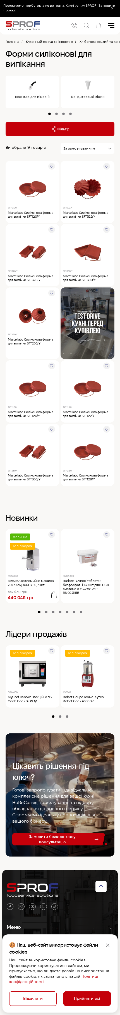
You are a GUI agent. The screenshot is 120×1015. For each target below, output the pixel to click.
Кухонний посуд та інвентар (49, 41)
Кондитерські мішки (88, 96)
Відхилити (33, 998)
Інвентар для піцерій (32, 96)
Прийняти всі (87, 998)
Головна (12, 41)
